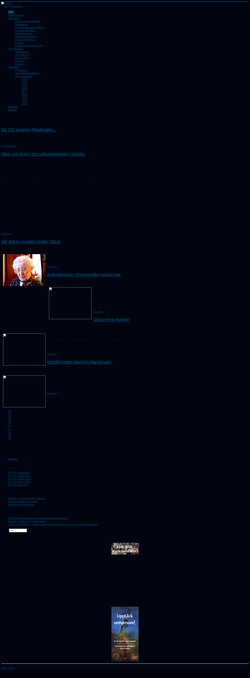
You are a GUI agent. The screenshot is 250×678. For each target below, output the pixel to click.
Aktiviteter (14, 18)
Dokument (14, 67)
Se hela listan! (8, 146)
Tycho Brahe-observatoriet (29, 27)
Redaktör (13, 459)
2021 (24, 103)
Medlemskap (22, 51)
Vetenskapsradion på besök (22, 501)
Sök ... (4, 530)
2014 (24, 82)
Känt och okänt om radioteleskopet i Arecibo (43, 154)
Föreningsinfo (15, 48)
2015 (24, 85)
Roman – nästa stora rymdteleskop (26, 521)
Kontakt (12, 109)
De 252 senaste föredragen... (28, 129)
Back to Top (8, 667)
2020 (24, 100)
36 (9, 413)
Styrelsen (20, 61)
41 (9, 429)
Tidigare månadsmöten (27, 21)
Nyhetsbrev (21, 70)
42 (9, 432)
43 (9, 435)
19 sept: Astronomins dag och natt (26, 498)
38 (9, 420)
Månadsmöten (15, 15)
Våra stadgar (22, 57)
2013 (24, 79)
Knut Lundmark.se (25, 39)
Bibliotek (13, 106)
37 (9, 417)
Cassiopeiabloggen (25, 30)
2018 (24, 94)
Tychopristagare (23, 76)
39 (9, 423)
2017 (24, 91)
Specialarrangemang (26, 36)
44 (9, 438)
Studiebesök (21, 24)
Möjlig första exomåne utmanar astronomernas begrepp (37, 518)
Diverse (19, 42)
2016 (24, 88)
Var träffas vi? (22, 54)
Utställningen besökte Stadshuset (79, 362)
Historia (19, 64)
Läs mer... (6, 233)
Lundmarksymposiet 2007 (29, 45)
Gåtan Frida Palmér (111, 319)
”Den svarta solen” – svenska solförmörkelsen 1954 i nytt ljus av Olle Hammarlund (52, 524)
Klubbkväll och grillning (21, 504)
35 (9, 410)
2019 (24, 97)
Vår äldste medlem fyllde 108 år (31, 241)
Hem (10, 12)
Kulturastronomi (23, 33)
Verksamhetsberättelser (27, 73)
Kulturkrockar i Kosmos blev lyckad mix (84, 274)
